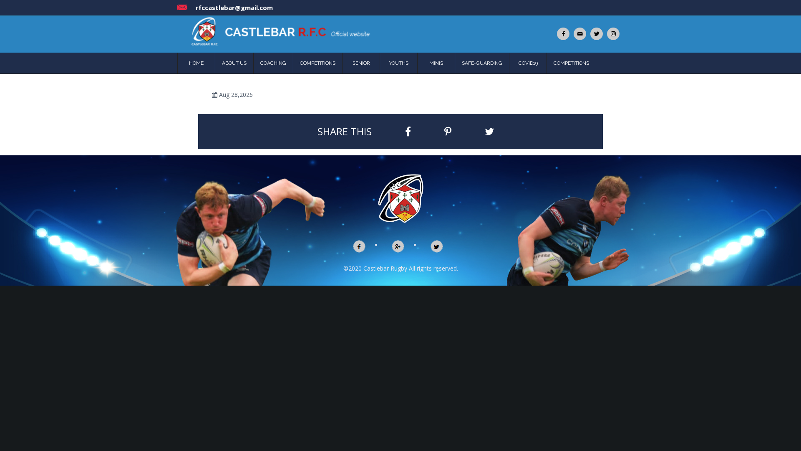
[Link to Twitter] (596, 34)
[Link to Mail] (580, 34)
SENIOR (361, 63)
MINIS (436, 63)
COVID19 (528, 63)
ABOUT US (234, 63)
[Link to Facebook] (563, 34)
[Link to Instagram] (613, 34)
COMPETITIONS (317, 63)
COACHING (273, 63)
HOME (196, 63)
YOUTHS (398, 63)
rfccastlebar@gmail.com (234, 7)
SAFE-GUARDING (482, 63)
